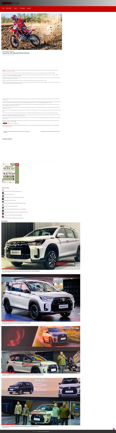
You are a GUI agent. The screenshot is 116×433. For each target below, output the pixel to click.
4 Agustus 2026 (4, 272)
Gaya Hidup (29, 8)
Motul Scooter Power (48, 125)
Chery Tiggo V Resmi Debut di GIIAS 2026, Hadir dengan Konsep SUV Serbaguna (14, 209)
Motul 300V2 (17, 125)
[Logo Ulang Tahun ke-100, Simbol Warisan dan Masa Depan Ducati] (3, 189)
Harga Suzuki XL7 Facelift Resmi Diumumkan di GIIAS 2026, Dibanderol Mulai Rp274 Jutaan (20, 426)
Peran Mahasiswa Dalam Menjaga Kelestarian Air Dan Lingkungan (50, 131)
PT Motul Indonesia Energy (55, 125)
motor (9, 51)
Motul (14, 74)
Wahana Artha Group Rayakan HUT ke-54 (8, 194)
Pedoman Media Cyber (45, 431)
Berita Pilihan (4, 221)
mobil (10, 320)
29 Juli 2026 (3, 427)
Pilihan (13, 320)
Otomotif (15, 8)
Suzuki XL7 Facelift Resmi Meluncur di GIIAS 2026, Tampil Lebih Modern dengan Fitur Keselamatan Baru (23, 374)
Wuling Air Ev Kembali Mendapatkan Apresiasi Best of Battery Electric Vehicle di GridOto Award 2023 (17, 132)
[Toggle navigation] (2, 11)
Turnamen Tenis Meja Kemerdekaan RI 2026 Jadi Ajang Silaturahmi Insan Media (14, 203)
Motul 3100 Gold (22, 125)
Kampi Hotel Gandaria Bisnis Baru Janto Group (9, 200)
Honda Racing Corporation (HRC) (8, 125)
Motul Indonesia (32, 125)
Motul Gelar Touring (27, 125)
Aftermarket (22, 8)
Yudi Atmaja (9, 272)
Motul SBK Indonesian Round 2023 (40, 125)
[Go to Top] (114, 429)
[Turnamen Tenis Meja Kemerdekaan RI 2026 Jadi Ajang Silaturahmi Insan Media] (3, 201)
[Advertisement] (32, 62)
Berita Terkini (8, 8)
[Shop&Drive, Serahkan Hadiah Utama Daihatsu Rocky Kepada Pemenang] (3, 216)
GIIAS (8, 320)
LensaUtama (39, 431)
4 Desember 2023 (5, 54)
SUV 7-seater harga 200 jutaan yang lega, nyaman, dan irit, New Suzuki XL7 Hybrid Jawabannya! (21, 271)
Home (3, 8)
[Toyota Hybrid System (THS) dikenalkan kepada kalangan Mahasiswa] (3, 213)
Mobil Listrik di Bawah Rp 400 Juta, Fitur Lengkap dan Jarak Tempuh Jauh (13, 197)
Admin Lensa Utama (11, 54)
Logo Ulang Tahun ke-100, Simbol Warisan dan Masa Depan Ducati (12, 191)
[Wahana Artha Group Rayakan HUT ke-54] (3, 192)
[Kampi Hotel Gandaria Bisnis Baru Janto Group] (3, 198)
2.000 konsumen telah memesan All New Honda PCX (10, 206)
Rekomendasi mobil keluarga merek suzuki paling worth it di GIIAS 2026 (16, 322)
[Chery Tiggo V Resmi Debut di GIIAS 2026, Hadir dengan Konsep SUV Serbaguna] (3, 207)
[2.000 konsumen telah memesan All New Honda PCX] (3, 204)
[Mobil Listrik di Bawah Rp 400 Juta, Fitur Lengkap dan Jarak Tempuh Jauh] (3, 195)
